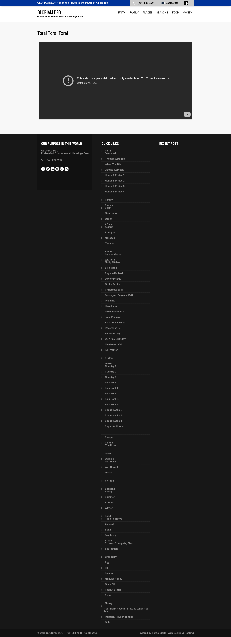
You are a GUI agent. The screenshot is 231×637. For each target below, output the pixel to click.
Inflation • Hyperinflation (119, 617)
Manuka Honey (113, 578)
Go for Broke (112, 284)
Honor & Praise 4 (114, 191)
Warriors (110, 259)
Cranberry (111, 557)
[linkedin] (53, 169)
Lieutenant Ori (113, 344)
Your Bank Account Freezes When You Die (126, 610)
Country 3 (110, 377)
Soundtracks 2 (113, 415)
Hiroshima (111, 306)
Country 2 (110, 371)
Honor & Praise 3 (114, 186)
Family (134, 12)
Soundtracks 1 (113, 410)
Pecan (108, 595)
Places (147, 12)
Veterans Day (112, 333)
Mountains (111, 213)
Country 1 (110, 366)
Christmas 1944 (114, 289)
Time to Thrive (113, 518)
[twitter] (48, 169)
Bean (108, 529)
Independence (113, 254)
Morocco (110, 238)
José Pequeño (113, 317)
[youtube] (67, 169)
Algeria (109, 227)
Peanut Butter (113, 589)
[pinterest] (57, 169)
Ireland (109, 442)
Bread (108, 540)
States (109, 358)
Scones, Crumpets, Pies (118, 543)
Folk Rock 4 (111, 399)
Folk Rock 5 (111, 404)
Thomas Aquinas (115, 158)
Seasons (162, 12)
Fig (107, 568)
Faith (122, 12)
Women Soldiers (114, 311)
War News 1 (111, 461)
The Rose (110, 445)
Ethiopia (110, 232)
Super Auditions (114, 426)
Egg (107, 562)
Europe (109, 437)
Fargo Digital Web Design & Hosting (173, 633)
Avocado (110, 524)
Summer (110, 497)
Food (175, 12)
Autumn (109, 502)
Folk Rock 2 (111, 388)
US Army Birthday (115, 339)
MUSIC (109, 363)
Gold (107, 622)
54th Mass (111, 268)
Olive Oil (110, 584)
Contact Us (172, 3)
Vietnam (110, 480)
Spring (109, 491)
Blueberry (110, 535)
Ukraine (109, 459)
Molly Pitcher (112, 262)
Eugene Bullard (114, 273)
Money (187, 12)
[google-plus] (62, 169)
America (110, 251)
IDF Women (111, 350)
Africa (108, 224)
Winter (109, 508)
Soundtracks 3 (113, 421)
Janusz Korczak (114, 169)
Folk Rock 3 (111, 393)
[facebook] (43, 169)
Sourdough (111, 548)
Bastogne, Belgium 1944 (119, 295)
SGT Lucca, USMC (115, 322)
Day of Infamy (113, 278)
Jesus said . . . (113, 153)
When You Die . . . (115, 164)
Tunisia (109, 243)
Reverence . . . (113, 328)
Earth (108, 208)
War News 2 (111, 467)
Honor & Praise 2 (114, 180)
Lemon (109, 573)
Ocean (108, 219)
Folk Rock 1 (111, 382)
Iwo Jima (110, 300)
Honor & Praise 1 (114, 175)
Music (108, 472)
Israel (108, 453)
